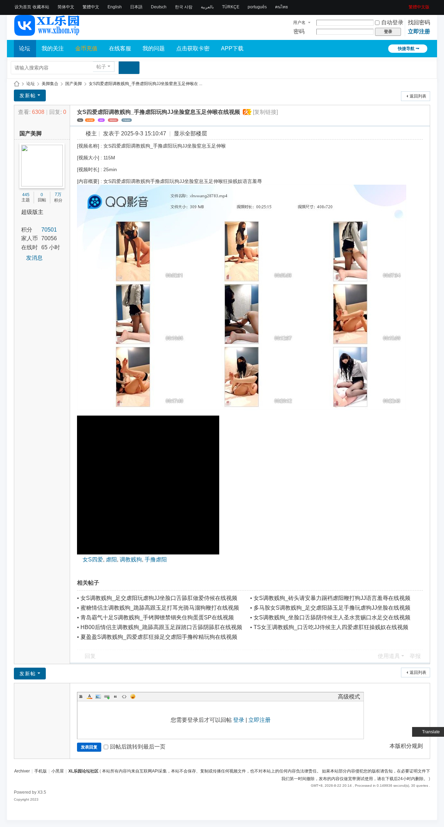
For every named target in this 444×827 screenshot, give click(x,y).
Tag (80, 120)
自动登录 (392, 22)
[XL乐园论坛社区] (47, 32)
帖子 (101, 66)
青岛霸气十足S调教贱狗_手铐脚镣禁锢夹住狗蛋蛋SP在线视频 (157, 617)
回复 (90, 656)
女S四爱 (90, 120)
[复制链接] (265, 112)
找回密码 (419, 22)
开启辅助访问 (406, 5)
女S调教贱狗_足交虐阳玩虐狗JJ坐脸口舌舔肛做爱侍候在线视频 (158, 598)
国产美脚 (73, 83)
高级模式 (349, 697)
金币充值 (86, 48)
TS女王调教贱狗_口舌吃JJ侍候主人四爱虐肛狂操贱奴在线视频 (331, 627)
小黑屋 (57, 771)
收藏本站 (41, 7)
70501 (49, 230)
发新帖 (27, 95)
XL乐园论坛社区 (16, 84)
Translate (431, 731)
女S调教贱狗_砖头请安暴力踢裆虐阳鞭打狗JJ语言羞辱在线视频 (332, 598)
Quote (115, 696)
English (115, 7)
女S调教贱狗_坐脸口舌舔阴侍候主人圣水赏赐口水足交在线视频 (332, 617)
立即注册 (419, 31)
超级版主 (32, 212)
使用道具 (389, 656)
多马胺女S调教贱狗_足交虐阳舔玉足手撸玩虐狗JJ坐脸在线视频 (332, 608)
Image (98, 696)
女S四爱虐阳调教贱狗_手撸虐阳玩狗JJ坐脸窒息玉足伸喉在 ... (145, 83)
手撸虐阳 (126, 120)
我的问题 (154, 48)
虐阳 (101, 120)
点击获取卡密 (193, 48)
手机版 (40, 771)
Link (106, 696)
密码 (299, 31)
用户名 (299, 22)
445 (25, 194)
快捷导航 (406, 48)
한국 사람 (184, 7)
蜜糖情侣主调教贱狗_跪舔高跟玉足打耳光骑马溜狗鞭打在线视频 (159, 608)
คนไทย (281, 7)
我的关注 (53, 48)
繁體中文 (91, 7)
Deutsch (158, 7)
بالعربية (207, 7)
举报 (415, 656)
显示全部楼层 (190, 133)
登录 (238, 720)
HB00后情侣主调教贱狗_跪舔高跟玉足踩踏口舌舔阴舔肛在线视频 (161, 627)
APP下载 (232, 48)
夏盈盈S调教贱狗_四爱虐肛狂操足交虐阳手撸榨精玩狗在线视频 (158, 637)
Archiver (22, 771)
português (257, 7)
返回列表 (418, 96)
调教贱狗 (113, 120)
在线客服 (120, 48)
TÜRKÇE (230, 7)
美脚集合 (50, 83)
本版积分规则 (406, 746)
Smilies (132, 696)
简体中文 (66, 7)
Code (124, 696)
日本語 (136, 7)
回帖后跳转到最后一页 (137, 747)
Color (89, 696)
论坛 (24, 48)
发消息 (34, 258)
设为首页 (23, 7)
